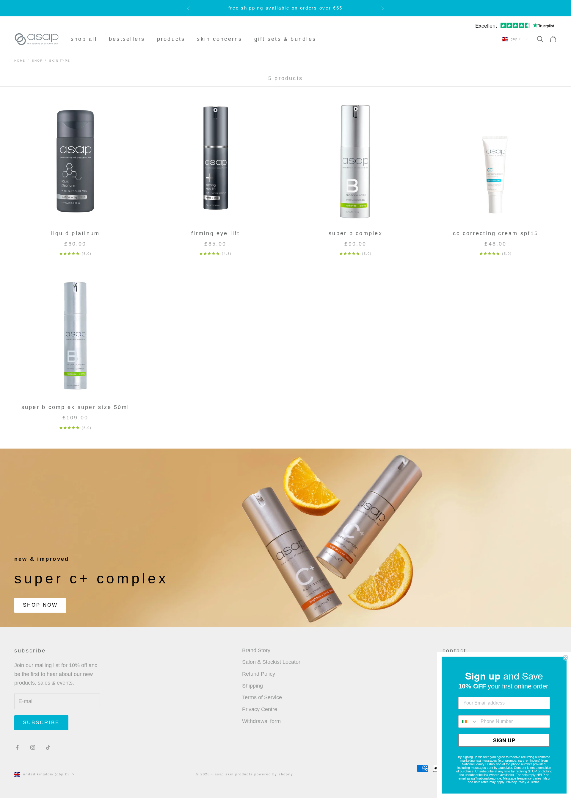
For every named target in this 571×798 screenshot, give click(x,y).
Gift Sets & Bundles (285, 39)
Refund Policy (258, 674)
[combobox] (468, 721)
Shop (37, 60)
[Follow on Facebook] (17, 747)
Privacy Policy (516, 782)
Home (19, 60)
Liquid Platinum (75, 233)
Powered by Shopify (273, 774)
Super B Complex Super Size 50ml (75, 407)
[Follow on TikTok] (48, 747)
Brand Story (256, 650)
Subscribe (41, 722)
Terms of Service (262, 697)
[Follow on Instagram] (33, 747)
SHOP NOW (40, 605)
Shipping (252, 686)
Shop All (84, 39)
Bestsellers (127, 39)
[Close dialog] (566, 657)
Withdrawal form (261, 721)
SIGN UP (504, 740)
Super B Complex (355, 233)
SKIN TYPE (59, 60)
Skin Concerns (219, 39)
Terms (534, 782)
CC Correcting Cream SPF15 (495, 233)
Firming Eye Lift (215, 233)
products (171, 39)
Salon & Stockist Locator (271, 662)
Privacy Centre (259, 709)
